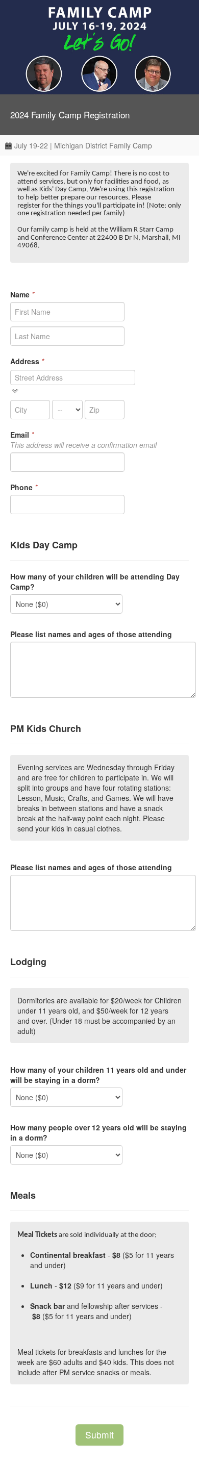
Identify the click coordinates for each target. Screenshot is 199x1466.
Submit (99, 1434)
